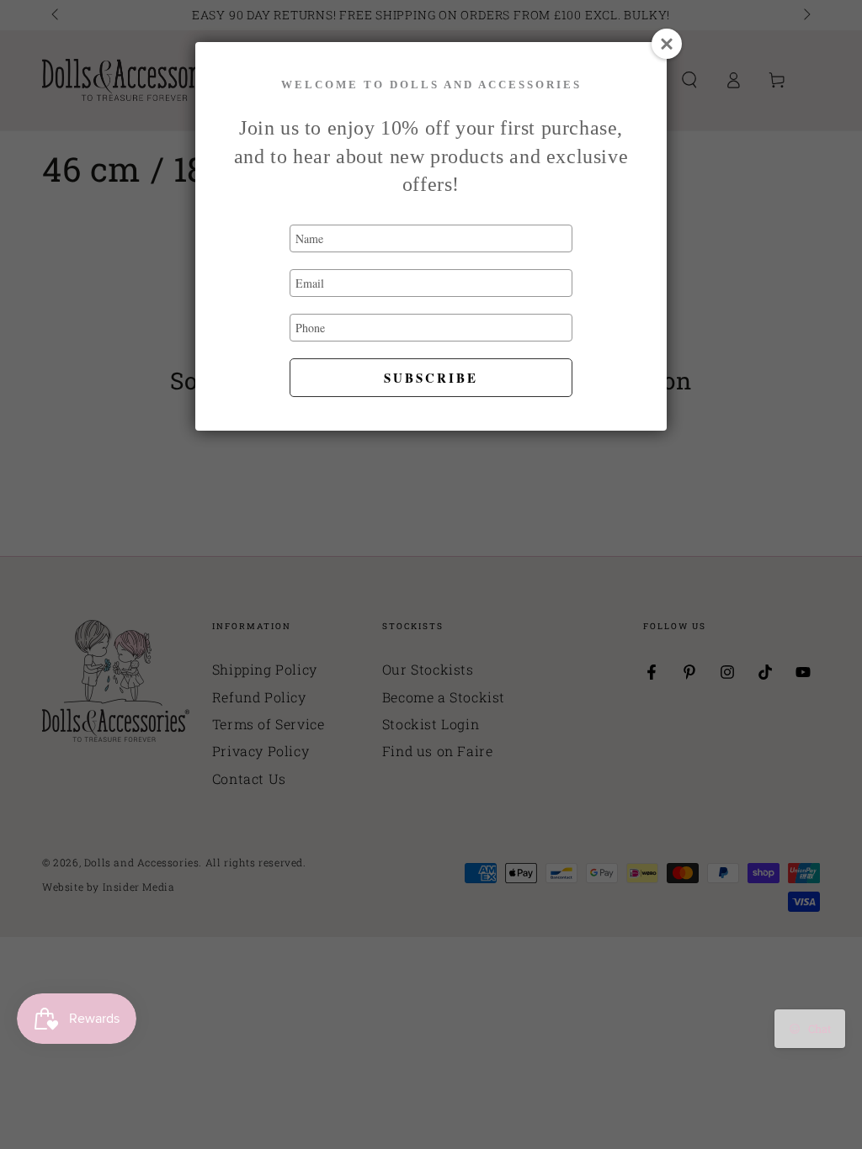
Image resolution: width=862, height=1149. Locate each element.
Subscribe (431, 377)
